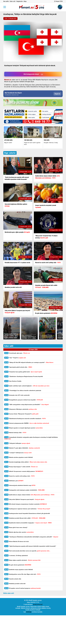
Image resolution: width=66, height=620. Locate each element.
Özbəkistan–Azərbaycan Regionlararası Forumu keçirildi (24, 376)
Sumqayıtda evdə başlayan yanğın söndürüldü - (25, 490)
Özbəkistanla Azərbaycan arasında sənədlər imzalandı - (25, 418)
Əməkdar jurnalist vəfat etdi (15, 583)
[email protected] (37, 604)
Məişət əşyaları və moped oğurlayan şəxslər (24, 428)
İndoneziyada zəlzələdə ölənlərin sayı (20, 485)
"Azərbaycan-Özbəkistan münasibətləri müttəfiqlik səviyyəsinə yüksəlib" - (31, 536)
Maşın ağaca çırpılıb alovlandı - (22, 560)
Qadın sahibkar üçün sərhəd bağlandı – (27, 385)
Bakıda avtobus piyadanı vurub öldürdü (19, 457)
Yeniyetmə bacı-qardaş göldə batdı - (23, 371)
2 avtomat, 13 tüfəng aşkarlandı (16, 555)
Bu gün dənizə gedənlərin (18, 565)
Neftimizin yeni (14, 480)
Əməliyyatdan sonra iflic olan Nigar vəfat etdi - (22, 574)
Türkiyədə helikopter (17, 443)
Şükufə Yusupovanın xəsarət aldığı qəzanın (24, 471)
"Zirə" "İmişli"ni (15, 357)
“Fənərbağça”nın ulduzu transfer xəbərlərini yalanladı (23, 390)
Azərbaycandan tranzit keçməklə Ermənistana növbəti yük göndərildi (27, 513)
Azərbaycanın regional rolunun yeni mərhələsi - (28, 508)
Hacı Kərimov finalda (13, 381)
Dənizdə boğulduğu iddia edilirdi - (26, 462)
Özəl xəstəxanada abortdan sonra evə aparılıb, (27, 551)
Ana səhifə (6, 1)
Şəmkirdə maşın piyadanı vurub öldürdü (19, 569)
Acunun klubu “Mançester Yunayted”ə (21, 414)
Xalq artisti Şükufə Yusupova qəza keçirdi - (25, 499)
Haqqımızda (19, 1)
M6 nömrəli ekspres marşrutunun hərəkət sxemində (26, 504)
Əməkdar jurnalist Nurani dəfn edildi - (25, 518)
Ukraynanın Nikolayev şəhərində (21, 409)
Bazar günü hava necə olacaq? (16, 527)
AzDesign (28, 612)
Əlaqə (24, 1)
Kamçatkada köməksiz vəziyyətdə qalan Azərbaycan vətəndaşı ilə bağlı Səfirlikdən (31, 438)
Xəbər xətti (12, 1)
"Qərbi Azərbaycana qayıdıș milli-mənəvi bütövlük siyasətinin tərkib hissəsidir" (30, 546)
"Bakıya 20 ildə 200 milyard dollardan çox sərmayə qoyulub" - (29, 362)
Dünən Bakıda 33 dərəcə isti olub (17, 541)
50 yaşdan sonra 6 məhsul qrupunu (23, 588)
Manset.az (7, 80)
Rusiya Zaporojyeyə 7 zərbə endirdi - (21, 466)
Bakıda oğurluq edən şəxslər (19, 532)
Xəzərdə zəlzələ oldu (13, 579)
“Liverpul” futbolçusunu (18, 452)
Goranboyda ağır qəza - (17, 353)
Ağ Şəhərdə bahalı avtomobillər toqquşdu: (28, 522)
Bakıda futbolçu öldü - (15, 432)
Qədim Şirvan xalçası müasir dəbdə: (29, 494)
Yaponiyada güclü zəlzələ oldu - (18, 367)
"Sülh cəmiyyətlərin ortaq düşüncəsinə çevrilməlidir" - (27, 404)
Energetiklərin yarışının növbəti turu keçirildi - (24, 400)
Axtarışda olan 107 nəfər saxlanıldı (17, 395)
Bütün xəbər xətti (8, 593)
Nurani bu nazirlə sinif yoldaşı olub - (20, 476)
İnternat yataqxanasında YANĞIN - (27, 423)
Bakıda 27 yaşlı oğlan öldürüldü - (22, 448)
